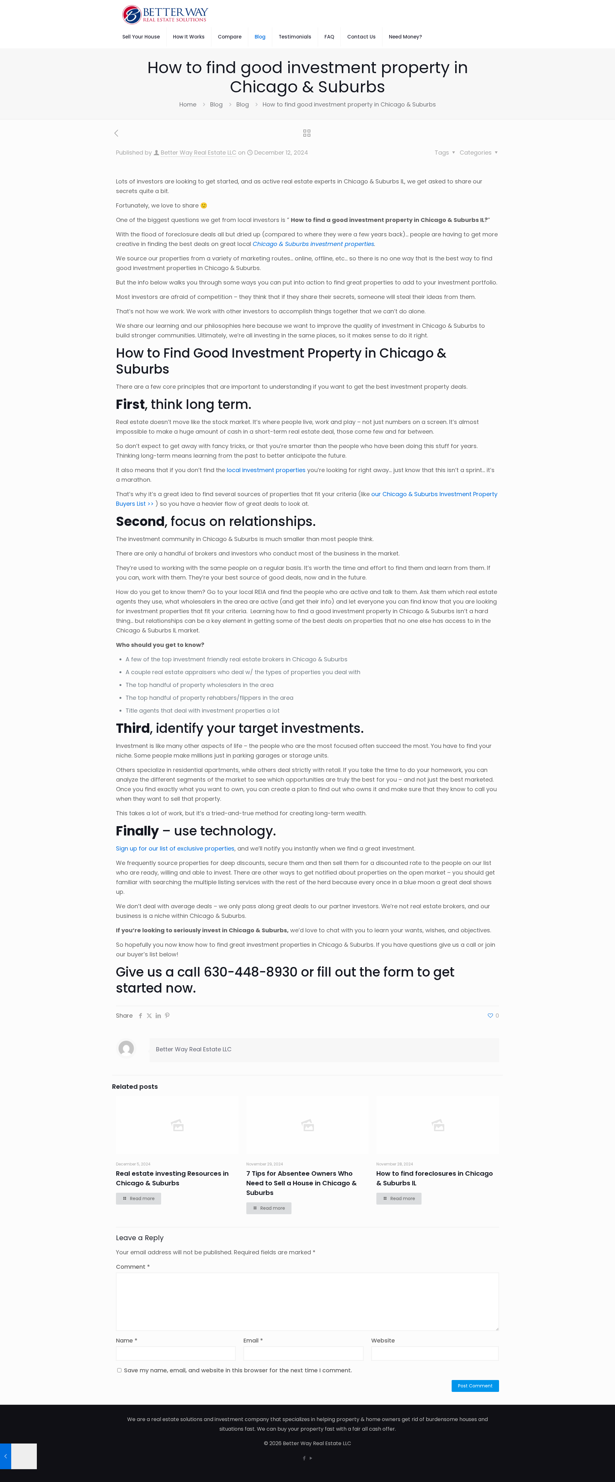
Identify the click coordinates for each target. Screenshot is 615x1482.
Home (187, 104)
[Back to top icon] (584, 1469)
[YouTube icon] (310, 1458)
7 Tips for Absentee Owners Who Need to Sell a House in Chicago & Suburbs (301, 1183)
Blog (216, 104)
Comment (133, 1267)
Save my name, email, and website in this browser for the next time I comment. (238, 1370)
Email (253, 1340)
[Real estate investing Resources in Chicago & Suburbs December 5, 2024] (18, 1456)
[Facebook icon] (304, 1458)
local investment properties (266, 470)
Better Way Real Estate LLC (198, 152)
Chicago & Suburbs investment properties (313, 244)
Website (383, 1340)
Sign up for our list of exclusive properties (175, 848)
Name (126, 1340)
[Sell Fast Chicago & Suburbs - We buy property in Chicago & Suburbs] (165, 14)
